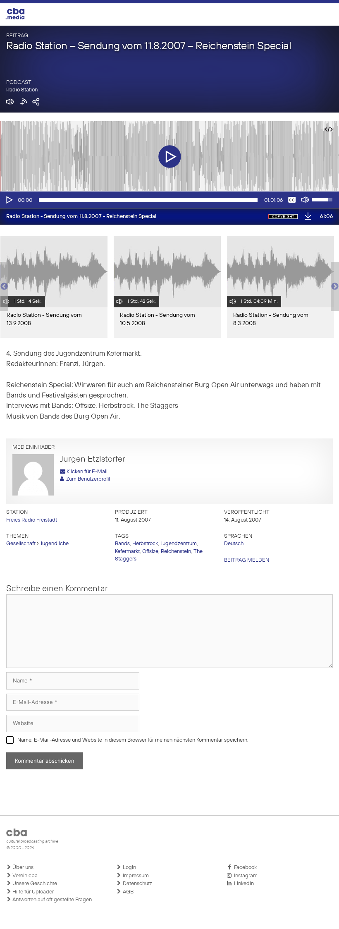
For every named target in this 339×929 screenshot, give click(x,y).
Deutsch (234, 543)
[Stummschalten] (305, 200)
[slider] (148, 200)
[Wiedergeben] (9, 200)
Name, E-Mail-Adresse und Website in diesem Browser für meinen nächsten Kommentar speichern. (132, 740)
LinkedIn (243, 883)
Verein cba (24, 876)
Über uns (22, 867)
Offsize (150, 551)
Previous (4, 287)
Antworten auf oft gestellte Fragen (51, 900)
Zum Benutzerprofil (87, 479)
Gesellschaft (21, 543)
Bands (122, 543)
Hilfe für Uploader (32, 892)
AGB (128, 892)
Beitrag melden (246, 560)
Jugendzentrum (178, 543)
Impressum (135, 876)
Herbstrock (145, 543)
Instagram (245, 876)
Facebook (244, 867)
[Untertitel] (292, 200)
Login (129, 867)
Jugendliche (54, 543)
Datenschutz (137, 883)
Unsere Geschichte (34, 883)
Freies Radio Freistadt (31, 520)
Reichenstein (176, 551)
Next (335, 287)
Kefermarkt (127, 551)
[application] (169, 200)
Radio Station (22, 90)
